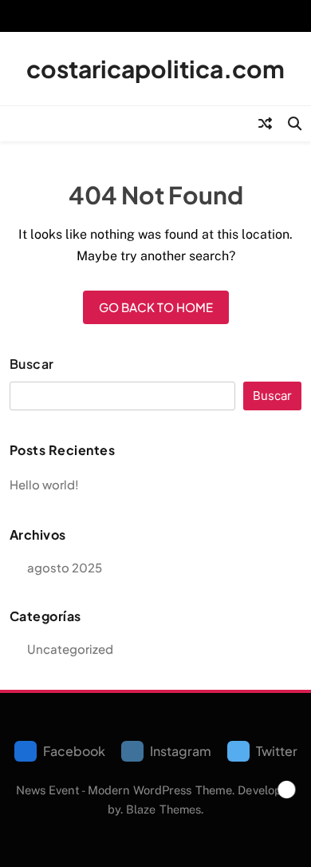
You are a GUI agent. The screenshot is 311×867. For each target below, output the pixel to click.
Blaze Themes (163, 809)
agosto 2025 (64, 567)
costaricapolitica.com (155, 68)
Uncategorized (70, 648)
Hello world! (44, 484)
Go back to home (156, 307)
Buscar (32, 364)
